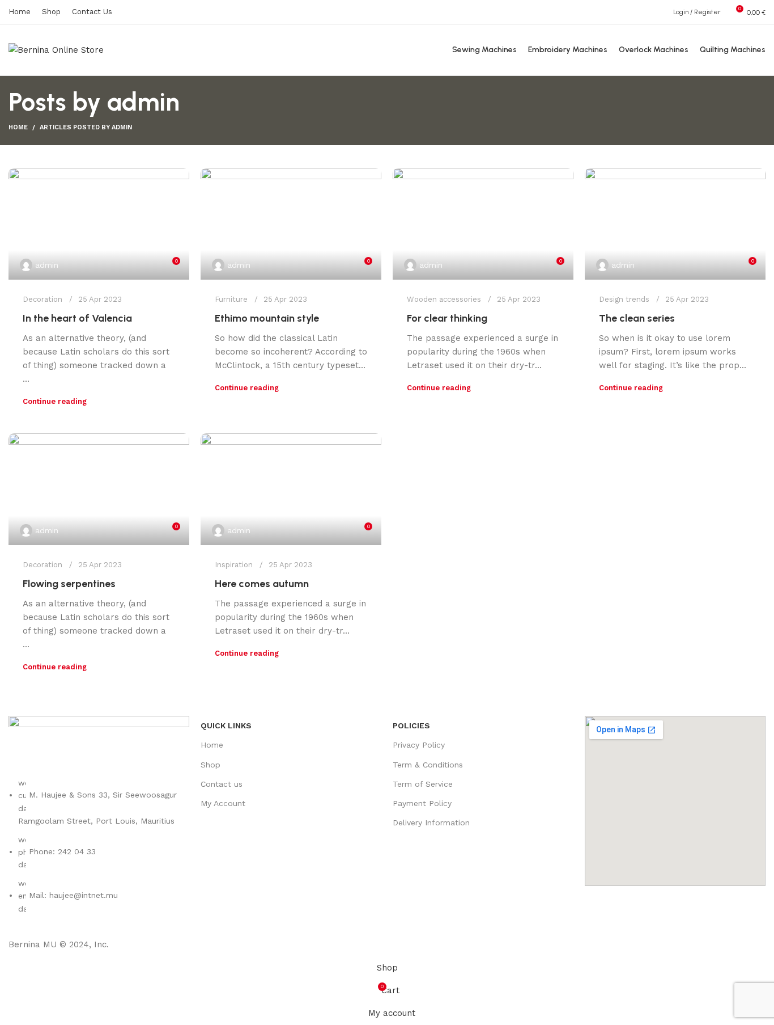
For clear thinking (447, 318)
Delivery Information (431, 822)
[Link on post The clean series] (675, 224)
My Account (223, 803)
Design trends (624, 299)
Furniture (231, 299)
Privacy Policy (419, 744)
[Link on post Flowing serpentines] (98, 489)
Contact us (222, 783)
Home (18, 127)
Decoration (42, 299)
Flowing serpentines (69, 583)
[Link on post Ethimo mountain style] (291, 224)
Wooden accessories (444, 299)
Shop (210, 764)
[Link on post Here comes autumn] (291, 489)
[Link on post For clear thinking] (483, 224)
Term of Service (423, 783)
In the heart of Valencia (77, 318)
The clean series (637, 318)
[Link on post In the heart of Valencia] (98, 224)
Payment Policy (422, 803)
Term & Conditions (428, 764)
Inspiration (234, 564)
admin (143, 102)
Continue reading (55, 401)
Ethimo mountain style (267, 318)
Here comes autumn (262, 583)
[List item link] (98, 851)
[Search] (661, 12)
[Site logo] (56, 49)
